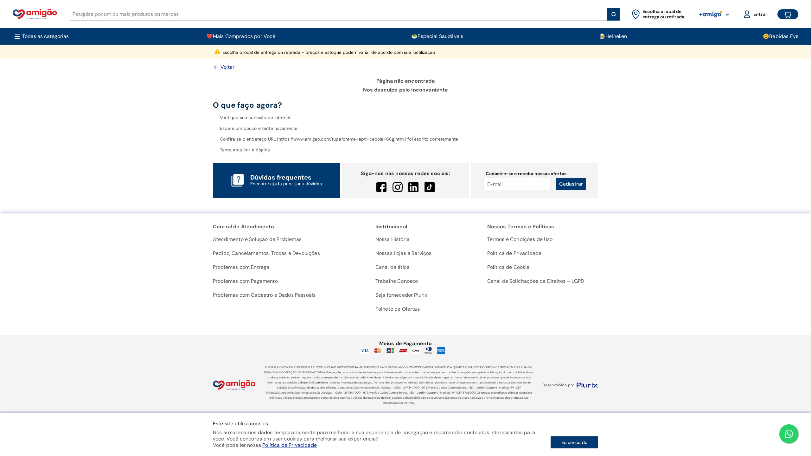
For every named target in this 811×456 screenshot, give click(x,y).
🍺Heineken (613, 36)
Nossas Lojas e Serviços (403, 253)
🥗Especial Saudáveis (437, 36)
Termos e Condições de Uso (520, 239)
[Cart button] (787, 14)
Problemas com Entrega (241, 267)
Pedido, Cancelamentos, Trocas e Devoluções (266, 253)
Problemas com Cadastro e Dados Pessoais (264, 295)
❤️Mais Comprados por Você (241, 36)
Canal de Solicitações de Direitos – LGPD (535, 281)
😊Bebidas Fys (780, 36)
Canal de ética (392, 267)
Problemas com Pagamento (245, 281)
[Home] (35, 14)
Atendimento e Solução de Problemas (257, 239)
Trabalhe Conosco (396, 281)
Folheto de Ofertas (397, 309)
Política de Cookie (508, 267)
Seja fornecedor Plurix (401, 295)
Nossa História (392, 239)
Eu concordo (574, 442)
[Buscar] (613, 14)
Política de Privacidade (289, 445)
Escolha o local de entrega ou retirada (328, 52)
